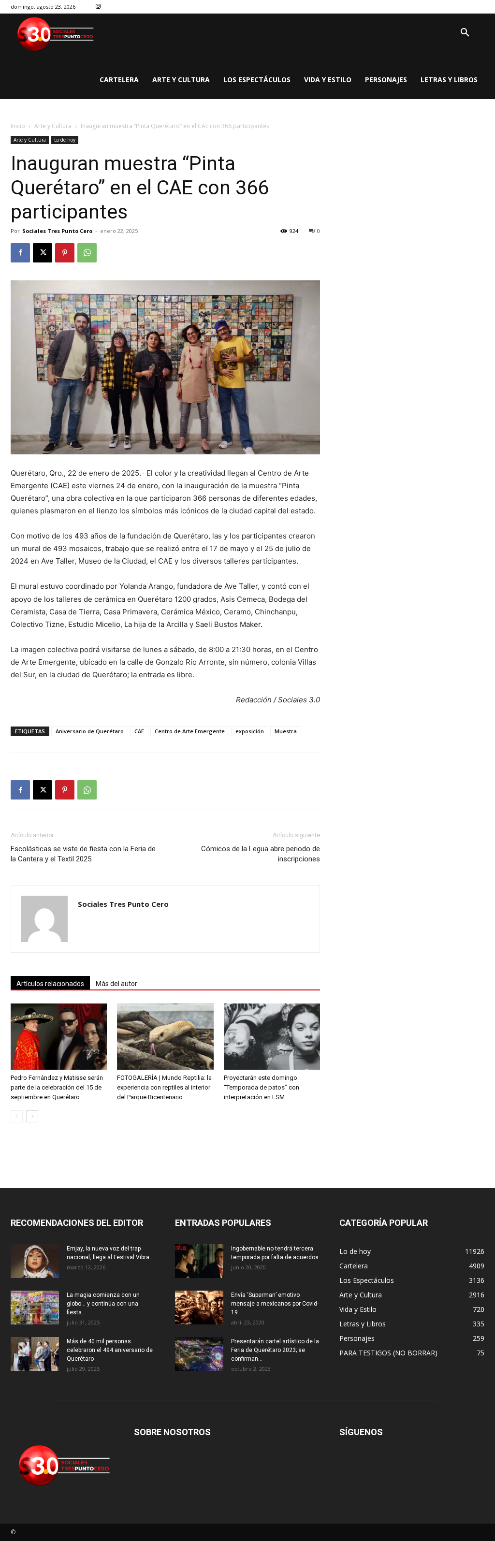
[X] (42, 252)
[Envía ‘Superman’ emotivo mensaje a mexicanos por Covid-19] (199, 1307)
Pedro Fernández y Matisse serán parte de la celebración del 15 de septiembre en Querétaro (57, 1087)
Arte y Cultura (53, 126)
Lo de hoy (64, 139)
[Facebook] (20, 252)
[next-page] (32, 1116)
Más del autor (116, 984)
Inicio (18, 126)
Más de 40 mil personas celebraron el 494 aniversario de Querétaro (110, 1350)
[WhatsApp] (87, 252)
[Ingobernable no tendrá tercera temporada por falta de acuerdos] (199, 1261)
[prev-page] (17, 1116)
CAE (139, 731)
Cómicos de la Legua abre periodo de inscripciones (260, 853)
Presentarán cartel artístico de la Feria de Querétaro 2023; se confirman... (275, 1350)
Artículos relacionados (50, 984)
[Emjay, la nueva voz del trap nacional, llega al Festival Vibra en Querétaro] (35, 1261)
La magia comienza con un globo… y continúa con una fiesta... (103, 1304)
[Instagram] (98, 7)
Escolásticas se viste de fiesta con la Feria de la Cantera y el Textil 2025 (83, 853)
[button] (465, 33)
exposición (249, 731)
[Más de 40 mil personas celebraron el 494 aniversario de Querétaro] (35, 1354)
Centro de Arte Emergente (190, 731)
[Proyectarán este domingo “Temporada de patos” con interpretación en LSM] (272, 1036)
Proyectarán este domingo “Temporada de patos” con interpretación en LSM (261, 1087)
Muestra (286, 731)
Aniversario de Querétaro (90, 731)
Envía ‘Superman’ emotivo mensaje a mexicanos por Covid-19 (275, 1304)
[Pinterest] (64, 252)
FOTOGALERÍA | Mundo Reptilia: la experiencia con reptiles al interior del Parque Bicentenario (164, 1087)
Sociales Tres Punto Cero (57, 230)
